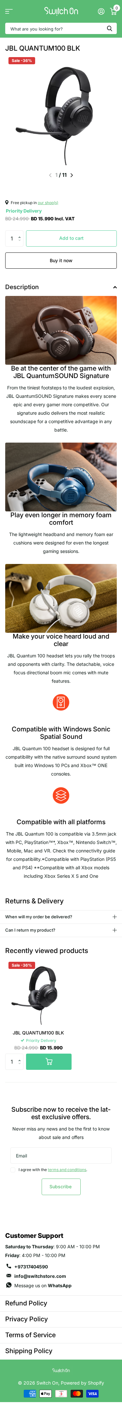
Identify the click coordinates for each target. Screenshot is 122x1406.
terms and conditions (67, 1169)
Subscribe (61, 1186)
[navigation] (71, 175)
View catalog (9, 11)
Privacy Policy (26, 1319)
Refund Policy (26, 1303)
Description (22, 287)
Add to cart (71, 238)
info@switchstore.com (40, 1276)
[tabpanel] (61, 735)
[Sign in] (101, 11)
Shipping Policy (28, 1351)
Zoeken (109, 28)
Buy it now (61, 260)
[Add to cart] (49, 1062)
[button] (21, 232)
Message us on (43, 1285)
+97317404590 (31, 1266)
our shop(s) (48, 202)
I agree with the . (53, 1169)
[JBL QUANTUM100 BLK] (38, 992)
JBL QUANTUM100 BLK (38, 1032)
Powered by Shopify (82, 1383)
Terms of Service (30, 1335)
